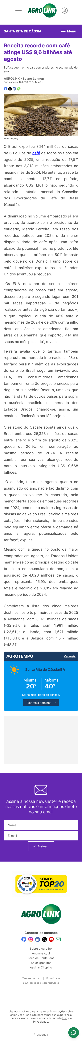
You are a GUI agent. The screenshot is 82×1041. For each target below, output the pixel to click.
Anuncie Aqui (41, 953)
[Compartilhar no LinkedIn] (14, 89)
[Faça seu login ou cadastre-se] (64, 10)
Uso (64, 1018)
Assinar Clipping (41, 967)
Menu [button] (71, 31)
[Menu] (18, 10)
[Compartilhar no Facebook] (5, 89)
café (36, 153)
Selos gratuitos (41, 963)
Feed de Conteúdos (41, 958)
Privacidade (53, 978)
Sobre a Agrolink (41, 948)
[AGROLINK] (42, 10)
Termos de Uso (31, 978)
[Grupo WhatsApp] (73, 1032)
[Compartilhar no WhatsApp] (19, 89)
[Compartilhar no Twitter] (10, 89)
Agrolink (12, 78)
